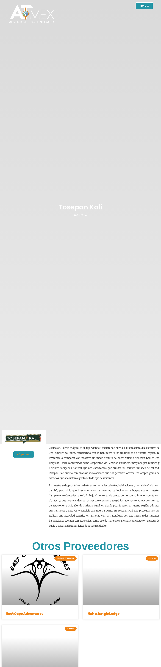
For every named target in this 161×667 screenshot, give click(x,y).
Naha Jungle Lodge (103, 613)
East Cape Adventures (24, 613)
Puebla (82, 215)
